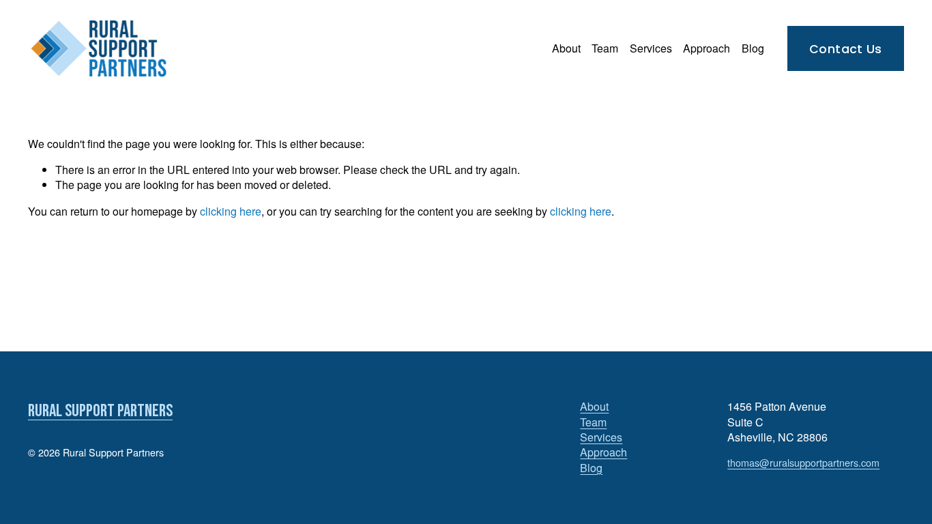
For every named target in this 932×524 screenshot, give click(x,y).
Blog (753, 48)
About (566, 48)
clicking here (230, 211)
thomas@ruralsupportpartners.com (803, 462)
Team (605, 48)
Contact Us (845, 48)
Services (651, 48)
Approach (706, 48)
